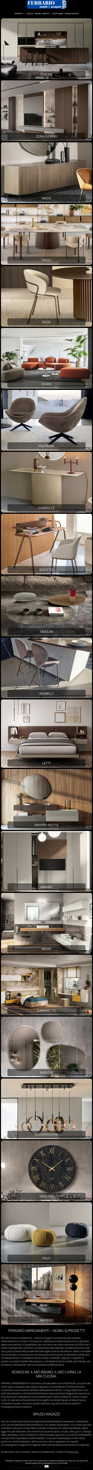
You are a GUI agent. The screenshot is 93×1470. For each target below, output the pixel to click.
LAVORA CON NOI (71, 14)
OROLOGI (46, 1196)
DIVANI (46, 384)
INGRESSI (46, 1320)
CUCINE (46, 74)
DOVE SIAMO (58, 14)
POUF (46, 1258)
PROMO (38, 14)
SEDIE (46, 322)
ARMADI (46, 887)
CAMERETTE (46, 1010)
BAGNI (46, 949)
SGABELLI (46, 693)
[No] (90, 1464)
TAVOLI (46, 260)
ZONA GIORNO (46, 136)
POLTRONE (46, 446)
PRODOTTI (19, 14)
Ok (47, 1466)
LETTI (46, 763)
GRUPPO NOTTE (46, 825)
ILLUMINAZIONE (46, 1134)
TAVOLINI (46, 631)
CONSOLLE (46, 508)
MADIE (46, 198)
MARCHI (45, 14)
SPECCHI (46, 1072)
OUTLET (30, 14)
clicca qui (74, 1451)
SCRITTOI (46, 570)
